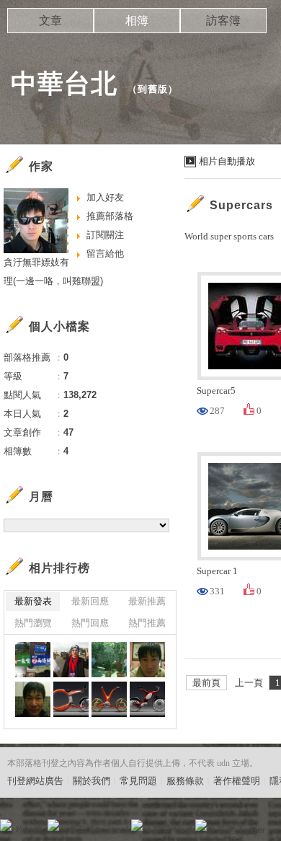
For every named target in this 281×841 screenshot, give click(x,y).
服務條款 (185, 780)
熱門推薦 (147, 622)
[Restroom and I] (147, 659)
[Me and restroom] (32, 699)
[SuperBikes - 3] (109, 699)
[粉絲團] (6, 825)
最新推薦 (147, 601)
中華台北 (64, 83)
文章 (50, 20)
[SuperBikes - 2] (147, 699)
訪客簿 (223, 20)
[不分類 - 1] (32, 659)
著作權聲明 (236, 780)
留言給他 (105, 253)
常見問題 (138, 780)
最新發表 (33, 601)
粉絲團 (29, 829)
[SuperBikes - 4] (71, 699)
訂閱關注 (105, 234)
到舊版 (153, 89)
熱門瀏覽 (33, 622)
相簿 (136, 20)
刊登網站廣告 (35, 780)
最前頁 (206, 682)
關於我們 (91, 780)
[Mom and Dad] (109, 659)
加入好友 (105, 197)
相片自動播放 (227, 161)
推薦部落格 (109, 216)
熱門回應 (90, 622)
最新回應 (90, 601)
